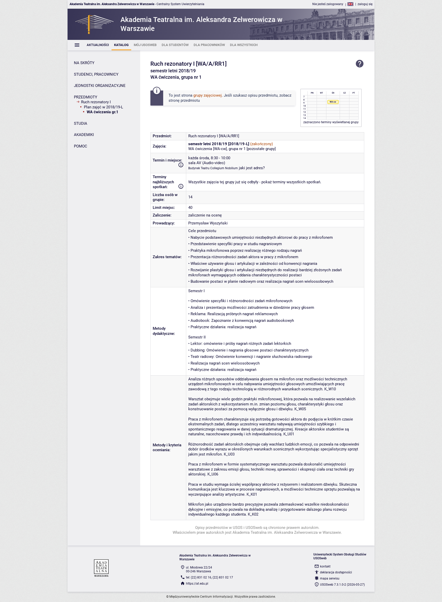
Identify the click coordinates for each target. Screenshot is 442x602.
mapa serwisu (329, 578)
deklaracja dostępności (336, 572)
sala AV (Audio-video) (206, 163)
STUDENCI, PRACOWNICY (96, 74)
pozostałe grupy (261, 148)
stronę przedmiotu (184, 100)
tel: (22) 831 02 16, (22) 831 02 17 (209, 577)
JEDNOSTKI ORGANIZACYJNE (100, 85)
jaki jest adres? (252, 168)
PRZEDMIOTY (85, 97)
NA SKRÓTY (84, 63)
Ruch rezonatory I (96, 102)
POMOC (80, 146)
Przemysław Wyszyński (208, 223)
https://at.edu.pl (197, 583)
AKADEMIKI (84, 134)
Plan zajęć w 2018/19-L (103, 107)
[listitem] (98, 45)
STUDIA (80, 123)
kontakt (325, 566)
